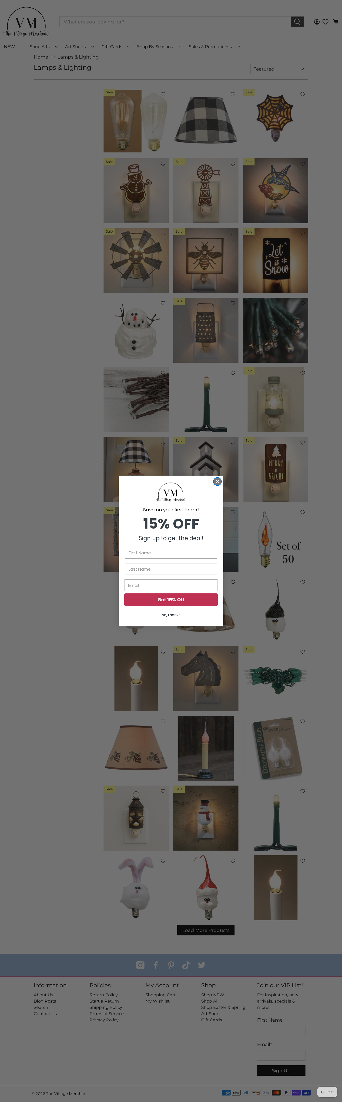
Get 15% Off (171, 599)
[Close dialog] (217, 481)
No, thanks (171, 615)
